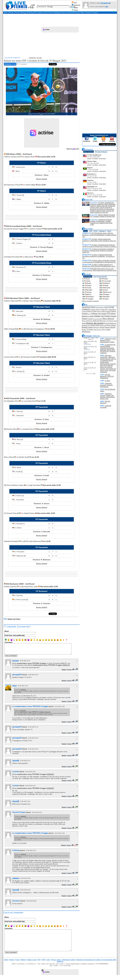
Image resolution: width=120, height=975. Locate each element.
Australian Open (88, 307)
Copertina (32, 57)
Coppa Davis (112, 309)
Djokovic (89, 311)
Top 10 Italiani (88, 276)
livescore (89, 158)
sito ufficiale (95, 158)
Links (48, 960)
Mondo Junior (113, 320)
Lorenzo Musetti (97, 318)
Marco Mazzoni (108, 319)
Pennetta (84, 325)
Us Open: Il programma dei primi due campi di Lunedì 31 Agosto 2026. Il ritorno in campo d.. (99, 245)
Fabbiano (99, 311)
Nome (6, 631)
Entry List (65, 12)
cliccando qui (105, 3)
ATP (45, 12)
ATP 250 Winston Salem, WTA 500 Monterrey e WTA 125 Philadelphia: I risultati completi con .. (99, 235)
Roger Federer (111, 325)
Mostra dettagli (41, 179)
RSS (75, 2)
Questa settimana (88, 151)
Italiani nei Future (14, 619)
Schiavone (96, 327)
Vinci (103, 329)
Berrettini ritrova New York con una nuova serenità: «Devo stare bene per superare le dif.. (99, 269)
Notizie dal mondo (95, 323)
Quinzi (89, 325)
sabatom (15, 878)
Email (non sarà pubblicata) (14, 635)
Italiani (40, 12)
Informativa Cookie (68, 960)
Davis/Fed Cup (74, 12)
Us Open (90, 329)
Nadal (84, 323)
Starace (84, 329)
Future (39, 57)
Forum (76, 10)
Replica (64, 669)
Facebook (77, 5)
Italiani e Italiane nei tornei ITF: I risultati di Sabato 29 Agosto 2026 (102, 215)
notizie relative (102, 158)
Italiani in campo (88, 316)
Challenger (56, 12)
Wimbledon (86, 331)
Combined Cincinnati (105, 406)
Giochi (88, 12)
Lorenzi (90, 319)
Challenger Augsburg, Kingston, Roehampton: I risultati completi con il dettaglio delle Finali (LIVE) (101, 222)
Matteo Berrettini (97, 321)
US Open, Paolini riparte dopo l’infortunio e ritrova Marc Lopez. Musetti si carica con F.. (99, 240)
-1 (75, 845)
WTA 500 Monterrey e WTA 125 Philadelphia (107, 376)
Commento (8, 642)
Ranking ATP (103, 325)
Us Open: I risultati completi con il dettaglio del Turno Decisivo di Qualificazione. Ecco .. (99, 265)
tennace (15, 661)
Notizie (11, 12)
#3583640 (47, 712)
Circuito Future (95, 309)
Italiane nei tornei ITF (100, 313)
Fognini (85, 314)
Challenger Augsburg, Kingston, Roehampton (106, 385)
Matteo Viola (106, 320)
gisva (14, 686)
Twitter (76, 7)
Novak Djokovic (110, 323)
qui (106, 6)
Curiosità (84, 311)
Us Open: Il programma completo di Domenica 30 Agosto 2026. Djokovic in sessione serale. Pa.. (98, 250)
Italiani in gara (32, 960)
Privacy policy (56, 960)
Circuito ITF (103, 309)
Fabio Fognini (106, 311)
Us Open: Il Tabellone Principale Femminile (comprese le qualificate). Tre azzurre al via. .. (98, 256)
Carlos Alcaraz (99, 307)
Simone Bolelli (110, 327)
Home (6, 12)
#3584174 (66, 665)
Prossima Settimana (101, 151)
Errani (94, 311)
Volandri (108, 329)
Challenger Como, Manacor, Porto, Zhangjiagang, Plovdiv (108, 340)
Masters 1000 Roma (87, 320)
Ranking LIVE (31, 12)
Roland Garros (87, 327)
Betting (23, 12)
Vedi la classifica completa (90, 301)
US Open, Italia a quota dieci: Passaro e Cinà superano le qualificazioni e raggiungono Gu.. (99, 261)
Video (82, 12)
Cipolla (106, 307)
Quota (69, 669)
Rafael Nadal (95, 325)
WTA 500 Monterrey (105, 402)
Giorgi (89, 313)
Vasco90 (15, 760)
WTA (50, 12)
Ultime (85, 231)
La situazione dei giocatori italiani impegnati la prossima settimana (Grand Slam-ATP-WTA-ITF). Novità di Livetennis (107, 349)
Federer (113, 311)
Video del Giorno (98, 329)
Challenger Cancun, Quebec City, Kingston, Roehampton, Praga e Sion (107, 396)
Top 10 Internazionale (100, 276)
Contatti (94, 12)
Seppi (102, 327)
